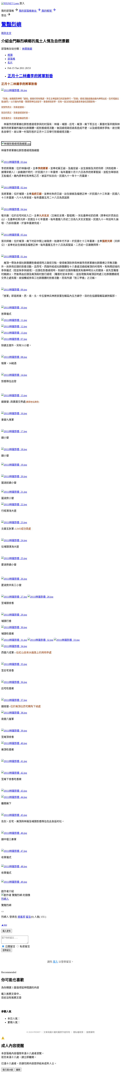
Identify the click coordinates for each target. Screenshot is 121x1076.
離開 (18, 1070)
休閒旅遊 (27, 48)
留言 (28, 916)
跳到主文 (6, 33)
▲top (4, 925)
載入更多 (7, 931)
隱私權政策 (78, 1032)
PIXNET (36, 1032)
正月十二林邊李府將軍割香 (30, 76)
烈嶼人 (5, 899)
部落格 (11, 58)
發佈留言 (7, 950)
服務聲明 (90, 1032)
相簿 (10, 55)
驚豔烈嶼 (11, 24)
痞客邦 (21, 916)
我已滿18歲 (8, 1070)
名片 (10, 62)
